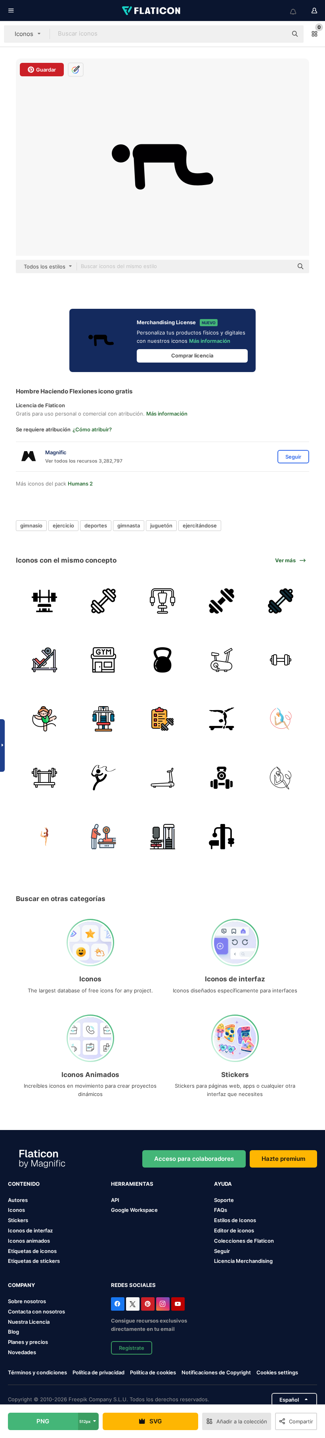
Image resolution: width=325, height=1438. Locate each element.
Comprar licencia (192, 355)
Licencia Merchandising (243, 1261)
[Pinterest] (148, 1304)
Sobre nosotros (27, 1301)
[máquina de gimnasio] (44, 601)
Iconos (16, 1210)
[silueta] (44, 837)
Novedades (22, 1352)
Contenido (24, 1184)
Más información (209, 341)
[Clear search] (277, 34)
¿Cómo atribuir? (92, 429)
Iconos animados (29, 1241)
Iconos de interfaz (30, 1230)
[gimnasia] (103, 660)
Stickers (18, 1220)
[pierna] (162, 837)
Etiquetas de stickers (34, 1261)
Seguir (222, 1251)
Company (21, 1285)
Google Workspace (134, 1210)
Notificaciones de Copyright (216, 1372)
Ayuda (223, 1184)
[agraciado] (103, 778)
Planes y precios (28, 1342)
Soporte (224, 1200)
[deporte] (221, 719)
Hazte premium (283, 1158)
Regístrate (131, 1348)
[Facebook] (117, 1304)
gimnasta (128, 525)
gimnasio (31, 525)
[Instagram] (163, 1304)
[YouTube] (178, 1304)
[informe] (162, 719)
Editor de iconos (234, 1230)
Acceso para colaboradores (194, 1158)
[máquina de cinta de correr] (162, 778)
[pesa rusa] (162, 660)
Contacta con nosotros (36, 1311)
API (115, 1200)
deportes (95, 525)
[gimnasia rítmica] (280, 719)
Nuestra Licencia (29, 1322)
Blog (13, 1331)
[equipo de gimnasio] (221, 837)
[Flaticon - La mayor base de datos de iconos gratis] (152, 10)
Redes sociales (133, 1285)
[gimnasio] (103, 601)
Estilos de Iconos (235, 1220)
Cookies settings (277, 1373)
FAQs (220, 1210)
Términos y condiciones (37, 1372)
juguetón (161, 525)
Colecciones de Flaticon (244, 1241)
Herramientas (132, 1184)
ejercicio (63, 525)
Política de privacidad (98, 1372)
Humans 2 (80, 483)
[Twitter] (133, 1304)
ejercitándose (200, 525)
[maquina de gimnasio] (162, 601)
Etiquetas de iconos (32, 1251)
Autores (18, 1200)
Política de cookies (153, 1372)
